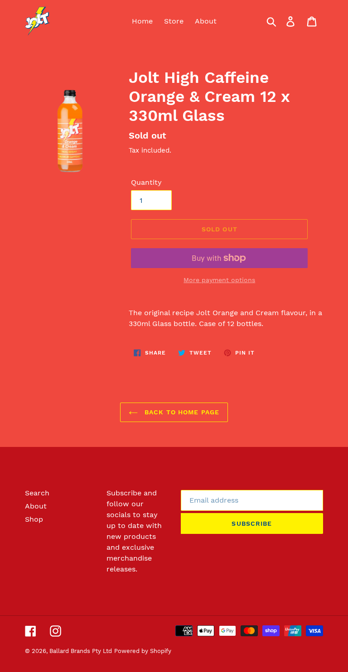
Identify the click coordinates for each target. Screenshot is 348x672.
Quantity (146, 182)
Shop (34, 519)
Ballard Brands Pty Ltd (80, 651)
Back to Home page (180, 412)
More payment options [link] (219, 279)
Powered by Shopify (142, 651)
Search (37, 493)
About (36, 506)
